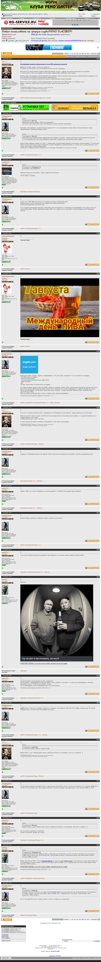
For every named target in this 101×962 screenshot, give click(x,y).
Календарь (52, 18)
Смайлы (4, 935)
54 (72, 53)
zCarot (64, 947)
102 (77, 53)
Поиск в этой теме (80, 56)
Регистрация (8, 18)
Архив (94, 958)
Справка (22, 18)
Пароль (80, 16)
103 (80, 53)
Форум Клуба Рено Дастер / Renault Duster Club (16, 14)
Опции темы (69, 56)
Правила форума (6, 940)
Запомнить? (96, 14)
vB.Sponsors (50, 948)
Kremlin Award (56, 892)
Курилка (46, 14)
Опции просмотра (93, 56)
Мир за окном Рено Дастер (35, 14)
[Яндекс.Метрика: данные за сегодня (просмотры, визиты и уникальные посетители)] (55, 956)
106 (88, 53)
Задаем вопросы (58, 34)
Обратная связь (76, 958)
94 (74, 53)
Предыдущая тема (45, 923)
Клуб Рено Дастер (87, 958)
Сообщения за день (70, 18)
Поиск (86, 18)
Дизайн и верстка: (46, 951)
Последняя (94, 53)
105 (85, 53)
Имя (80, 14)
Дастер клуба (9, 34)
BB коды (4, 934)
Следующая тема (55, 923)
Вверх (98, 958)
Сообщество (36, 18)
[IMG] (3, 937)
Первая (66, 53)
